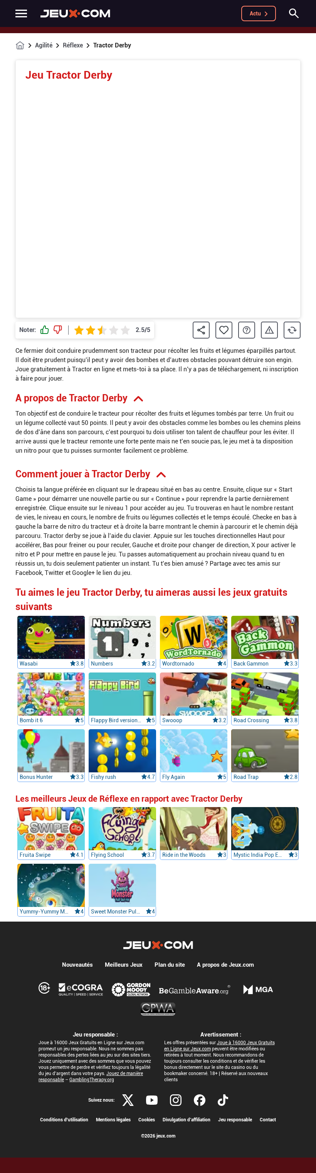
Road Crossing (251, 720)
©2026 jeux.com (158, 1136)
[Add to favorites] (224, 330)
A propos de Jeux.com (225, 964)
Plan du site (170, 964)
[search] (294, 13)
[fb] (199, 1100)
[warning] (269, 330)
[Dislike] (57, 330)
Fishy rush (103, 777)
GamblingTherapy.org (91, 1079)
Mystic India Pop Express (259, 855)
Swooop (172, 720)
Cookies (146, 1119)
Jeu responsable (235, 1119)
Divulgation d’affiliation (186, 1119)
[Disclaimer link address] (81, 989)
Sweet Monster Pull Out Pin (116, 911)
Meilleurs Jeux (124, 964)
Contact (268, 1119)
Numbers (102, 664)
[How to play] (246, 330)
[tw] (128, 1100)
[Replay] (292, 330)
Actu (255, 13)
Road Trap (246, 777)
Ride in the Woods (183, 855)
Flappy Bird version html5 (116, 720)
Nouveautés (77, 964)
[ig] (176, 1100)
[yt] (152, 1100)
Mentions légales (113, 1119)
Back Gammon (251, 664)
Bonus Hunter (36, 777)
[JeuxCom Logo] (75, 13)
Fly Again (173, 777)
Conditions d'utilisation (64, 1119)
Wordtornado (178, 664)
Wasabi (29, 664)
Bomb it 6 (31, 720)
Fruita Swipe (35, 855)
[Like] (44, 330)
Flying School (107, 855)
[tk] (223, 1100)
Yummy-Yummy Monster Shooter (45, 911)
